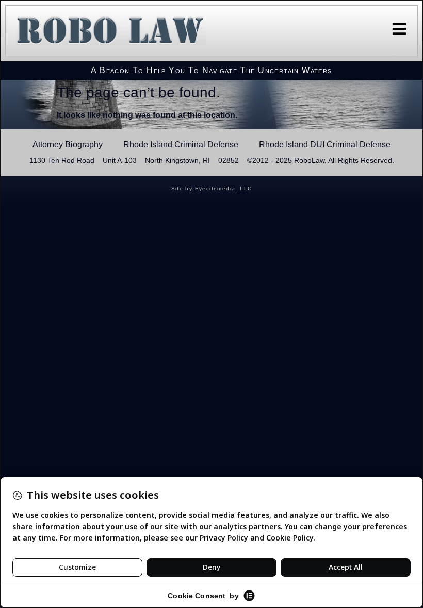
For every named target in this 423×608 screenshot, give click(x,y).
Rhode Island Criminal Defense (180, 144)
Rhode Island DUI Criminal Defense (325, 144)
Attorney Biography (67, 144)
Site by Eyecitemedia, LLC (211, 188)
